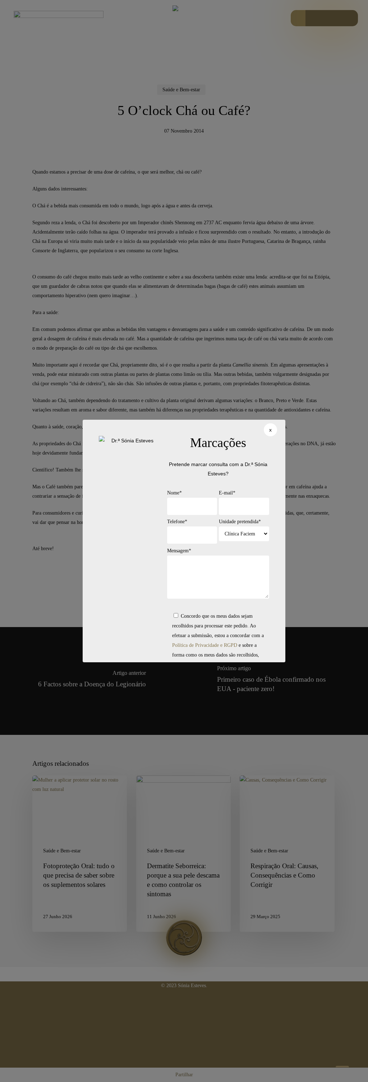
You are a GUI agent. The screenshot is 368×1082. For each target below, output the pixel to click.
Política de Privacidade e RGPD (204, 645)
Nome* (174, 493)
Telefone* (177, 521)
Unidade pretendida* (240, 521)
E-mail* (227, 493)
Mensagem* (179, 550)
